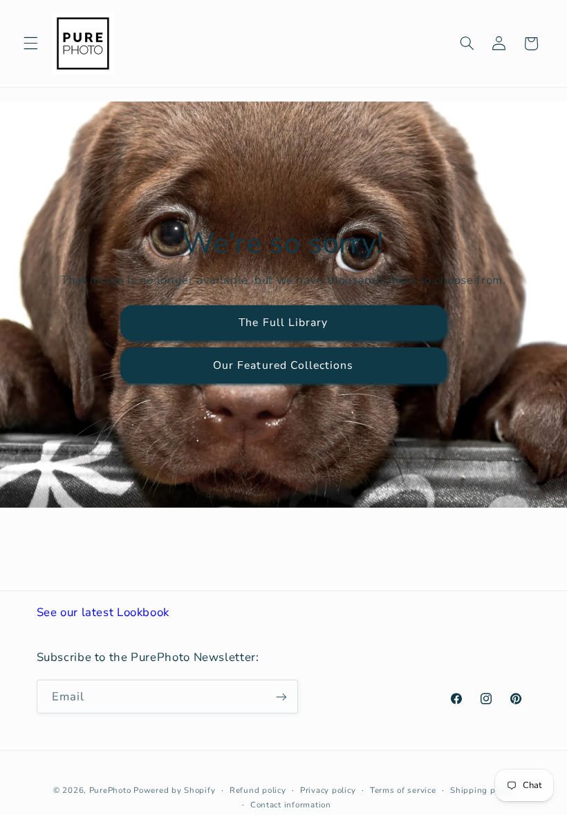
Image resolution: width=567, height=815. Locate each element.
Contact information (290, 804)
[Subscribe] (281, 696)
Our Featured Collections (283, 365)
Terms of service (403, 790)
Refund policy (258, 790)
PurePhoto (110, 790)
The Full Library (283, 322)
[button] (30, 43)
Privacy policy (327, 790)
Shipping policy (482, 790)
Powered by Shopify (174, 790)
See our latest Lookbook (103, 612)
